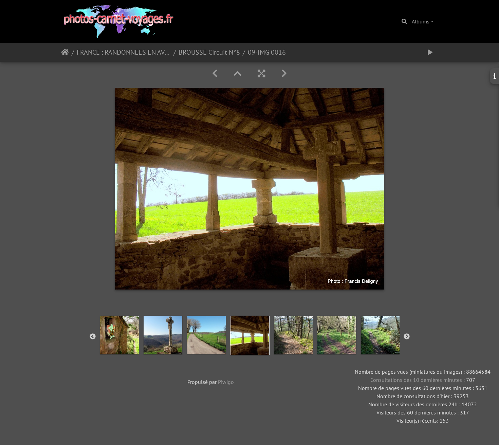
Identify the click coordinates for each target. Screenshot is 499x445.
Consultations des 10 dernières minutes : (418, 379)
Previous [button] (92, 336)
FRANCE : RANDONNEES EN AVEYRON (124, 52)
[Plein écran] (261, 73)
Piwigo (226, 381)
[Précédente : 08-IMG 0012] (215, 73)
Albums (420, 21)
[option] (119, 335)
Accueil (65, 52)
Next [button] (406, 336)
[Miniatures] (238, 73)
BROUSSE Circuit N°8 (209, 52)
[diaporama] (430, 52)
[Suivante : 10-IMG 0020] (284, 73)
